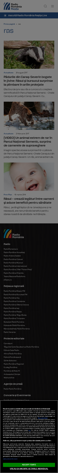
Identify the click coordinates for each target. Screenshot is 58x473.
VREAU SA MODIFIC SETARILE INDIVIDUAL (29, 469)
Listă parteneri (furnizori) (10, 459)
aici (29, 430)
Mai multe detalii (43, 418)
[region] (29, 436)
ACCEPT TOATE (29, 465)
